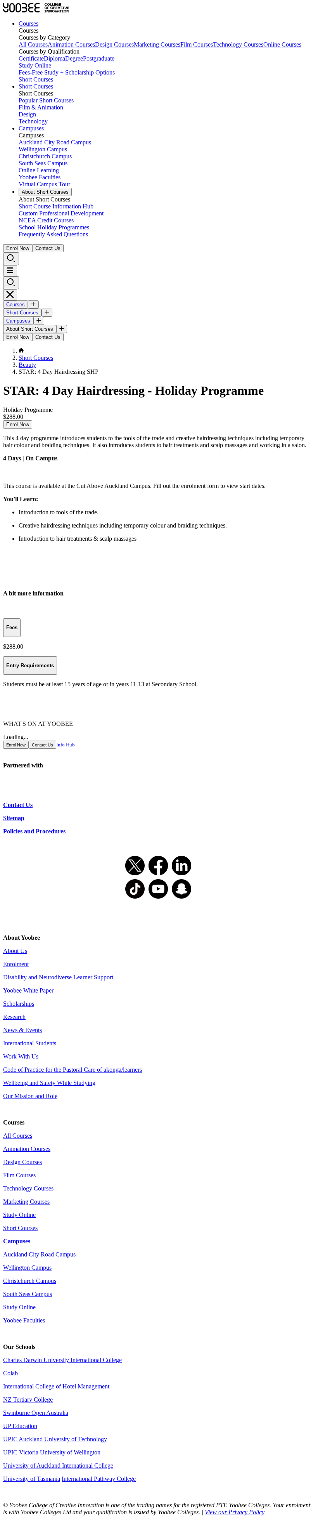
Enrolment (16, 964)
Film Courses (196, 44)
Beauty (27, 364)
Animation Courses (71, 44)
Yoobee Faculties (39, 177)
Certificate (31, 58)
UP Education (20, 1426)
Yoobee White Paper (28, 990)
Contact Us (47, 248)
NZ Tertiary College (28, 1399)
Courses (28, 23)
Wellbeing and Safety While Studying (49, 1082)
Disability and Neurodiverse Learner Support (58, 977)
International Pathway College (99, 1478)
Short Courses (36, 79)
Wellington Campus (43, 149)
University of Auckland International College (58, 1465)
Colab (10, 1373)
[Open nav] (10, 270)
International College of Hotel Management (56, 1386)
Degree (74, 58)
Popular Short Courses (46, 100)
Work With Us (20, 1056)
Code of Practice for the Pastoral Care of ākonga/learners (72, 1069)
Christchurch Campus (45, 156)
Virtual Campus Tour (44, 184)
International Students (29, 1043)
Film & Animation (41, 107)
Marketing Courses (157, 44)
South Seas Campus (43, 163)
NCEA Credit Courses (46, 220)
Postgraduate (98, 58)
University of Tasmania (31, 1478)
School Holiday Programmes (54, 227)
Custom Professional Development (61, 213)
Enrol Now (17, 248)
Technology (33, 121)
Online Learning (39, 170)
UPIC (11, 1452)
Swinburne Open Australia (35, 1412)
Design (27, 114)
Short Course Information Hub (56, 206)
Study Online (35, 65)
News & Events (22, 1030)
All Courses (33, 44)
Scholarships (18, 1003)
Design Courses (114, 44)
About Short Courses (45, 192)
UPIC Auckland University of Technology (55, 1439)
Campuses (31, 128)
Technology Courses (238, 44)
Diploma (54, 58)
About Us (15, 951)
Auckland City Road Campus (55, 142)
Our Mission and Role (30, 1096)
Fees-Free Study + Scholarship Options (67, 72)
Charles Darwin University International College (62, 1360)
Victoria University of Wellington (59, 1452)
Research (14, 1017)
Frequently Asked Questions (53, 234)
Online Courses (282, 44)
